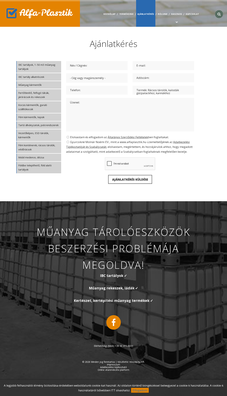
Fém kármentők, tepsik (31, 117)
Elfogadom (140, 390)
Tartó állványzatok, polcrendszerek (38, 125)
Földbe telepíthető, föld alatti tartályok (35, 167)
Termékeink (126, 14)
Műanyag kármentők (30, 84)
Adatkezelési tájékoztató (113, 367)
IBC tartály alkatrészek (31, 77)
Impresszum (113, 364)
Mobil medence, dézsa (31, 157)
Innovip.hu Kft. (137, 361)
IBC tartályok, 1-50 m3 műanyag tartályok (36, 67)
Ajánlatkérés (145, 14)
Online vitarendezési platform (113, 369)
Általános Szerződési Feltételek (128, 137)
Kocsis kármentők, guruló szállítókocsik (32, 107)
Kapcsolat (192, 14)
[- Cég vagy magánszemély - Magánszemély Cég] (97, 77)
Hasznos (176, 14)
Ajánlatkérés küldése (130, 179)
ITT (113, 390)
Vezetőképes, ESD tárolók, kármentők (33, 135)
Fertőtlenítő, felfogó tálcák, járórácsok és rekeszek (33, 95)
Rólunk (162, 14)
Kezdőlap (109, 14)
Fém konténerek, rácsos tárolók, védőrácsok (36, 147)
